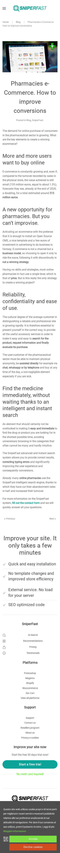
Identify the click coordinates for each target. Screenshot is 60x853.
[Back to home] (30, 8)
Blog (28, 120)
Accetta (33, 839)
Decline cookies (33, 847)
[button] (4, 8)
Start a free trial (30, 764)
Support (30, 717)
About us (30, 732)
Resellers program (30, 727)
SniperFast (37, 120)
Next (51, 518)
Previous (10, 518)
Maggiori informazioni (14, 831)
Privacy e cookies (30, 737)
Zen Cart (30, 693)
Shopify (30, 683)
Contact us (30, 722)
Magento (30, 678)
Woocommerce (30, 688)
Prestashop (30, 673)
